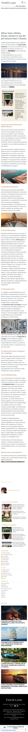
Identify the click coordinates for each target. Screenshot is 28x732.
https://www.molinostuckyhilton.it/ (13, 461)
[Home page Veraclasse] (9, 2)
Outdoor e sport (8, 554)
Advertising (11, 704)
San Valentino (5, 583)
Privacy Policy (18, 704)
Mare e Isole (6, 569)
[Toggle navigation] (25, 2)
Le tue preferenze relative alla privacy (15, 727)
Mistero (3, 597)
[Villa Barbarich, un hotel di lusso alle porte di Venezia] (7, 519)
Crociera (5, 561)
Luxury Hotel (12, 6)
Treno (3, 595)
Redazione (5, 704)
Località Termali (7, 575)
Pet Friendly (4, 590)
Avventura (6, 559)
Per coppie (6, 564)
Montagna (5, 571)
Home (2, 6)
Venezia (11, 87)
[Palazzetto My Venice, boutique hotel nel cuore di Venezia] (7, 513)
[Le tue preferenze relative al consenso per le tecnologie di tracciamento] (25, 729)
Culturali (5, 556)
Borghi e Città (7, 573)
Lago (4, 578)
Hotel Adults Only (6, 588)
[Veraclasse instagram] (17, 705)
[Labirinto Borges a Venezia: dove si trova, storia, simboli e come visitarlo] (7, 96)
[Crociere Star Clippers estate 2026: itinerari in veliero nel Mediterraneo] (14, 634)
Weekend (3, 585)
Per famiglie (6, 563)
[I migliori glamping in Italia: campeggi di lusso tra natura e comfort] (14, 613)
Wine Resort (4, 586)
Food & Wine (6, 552)
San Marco (11, 51)
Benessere (6, 558)
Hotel (6, 6)
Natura (5, 576)
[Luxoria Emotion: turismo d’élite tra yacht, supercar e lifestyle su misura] (14, 655)
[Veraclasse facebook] (15, 705)
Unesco (3, 592)
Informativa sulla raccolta (9, 730)
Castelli (3, 593)
